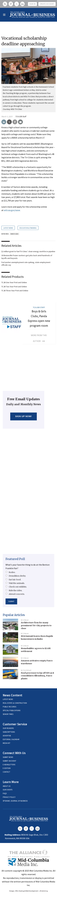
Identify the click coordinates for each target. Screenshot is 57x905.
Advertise (7, 736)
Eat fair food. (15, 579)
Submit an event (9, 761)
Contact (6, 772)
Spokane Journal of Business (15, 801)
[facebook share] (14, 122)
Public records (9, 707)
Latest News (8, 228)
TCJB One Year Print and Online (14, 282)
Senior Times (8, 714)
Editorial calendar (11, 739)
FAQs (5, 793)
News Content (12, 695)
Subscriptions (9, 732)
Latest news (8, 699)
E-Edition (7, 768)
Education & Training (28, 228)
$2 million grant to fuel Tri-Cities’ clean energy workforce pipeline (28, 251)
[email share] (20, 122)
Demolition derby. (17, 576)
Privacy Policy (9, 797)
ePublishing (44, 891)
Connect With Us (14, 753)
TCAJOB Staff (20, 116)
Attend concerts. (17, 594)
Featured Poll (15, 559)
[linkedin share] (3, 122)
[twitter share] (9, 122)
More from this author (39, 338)
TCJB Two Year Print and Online (14, 286)
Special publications (11, 710)
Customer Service (15, 724)
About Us (6, 786)
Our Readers (8, 728)
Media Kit (6, 743)
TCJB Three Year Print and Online (14, 290)
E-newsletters (9, 764)
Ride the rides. (15, 590)
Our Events (7, 790)
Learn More (11, 782)
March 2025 (14, 234)
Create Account (47, 4)
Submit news (8, 757)
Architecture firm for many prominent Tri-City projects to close (36, 625)
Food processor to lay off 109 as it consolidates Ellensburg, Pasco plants (37, 676)
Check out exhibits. (18, 587)
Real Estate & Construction (15, 703)
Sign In (32, 4)
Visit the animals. (17, 583)
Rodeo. (12, 572)
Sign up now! (23, 416)
